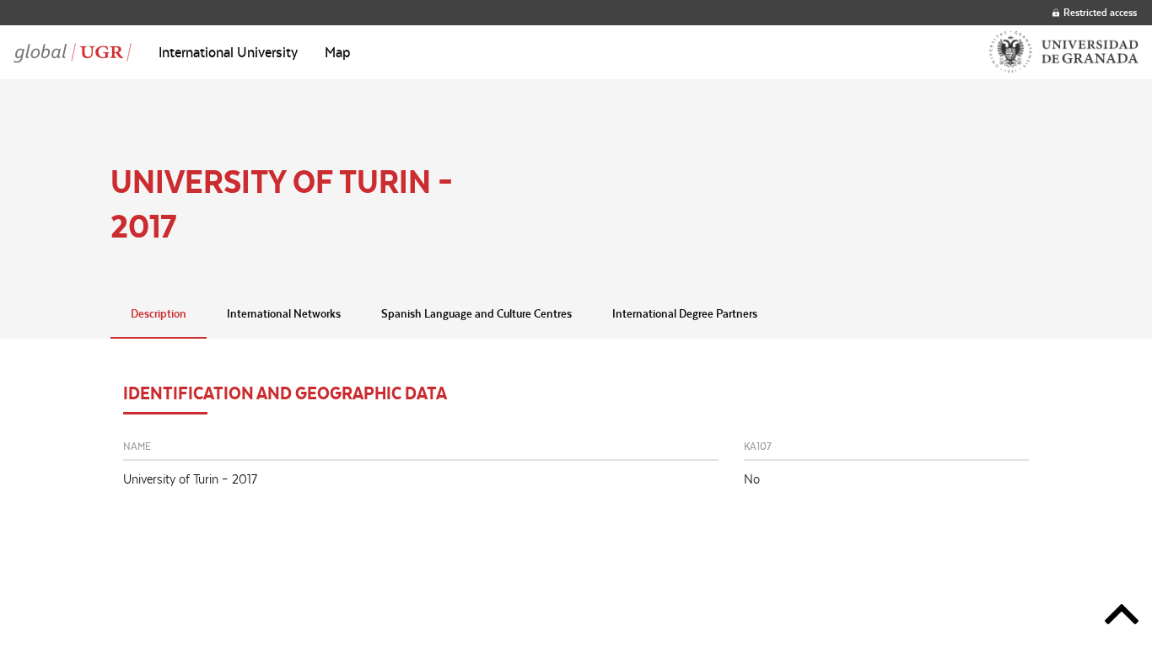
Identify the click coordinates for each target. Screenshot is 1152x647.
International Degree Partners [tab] (684, 313)
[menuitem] (228, 52)
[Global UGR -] (72, 52)
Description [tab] (158, 313)
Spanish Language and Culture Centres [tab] (476, 313)
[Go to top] (1122, 617)
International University (228, 52)
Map (338, 52)
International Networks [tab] (284, 313)
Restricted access (1100, 12)
